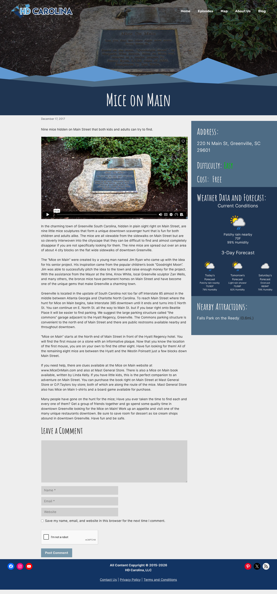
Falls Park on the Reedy (218, 318)
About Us (243, 11)
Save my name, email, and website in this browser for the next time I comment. (105, 521)
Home (185, 11)
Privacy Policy (130, 580)
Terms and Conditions (160, 580)
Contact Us (108, 580)
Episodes (205, 11)
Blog (262, 11)
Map (224, 11)
